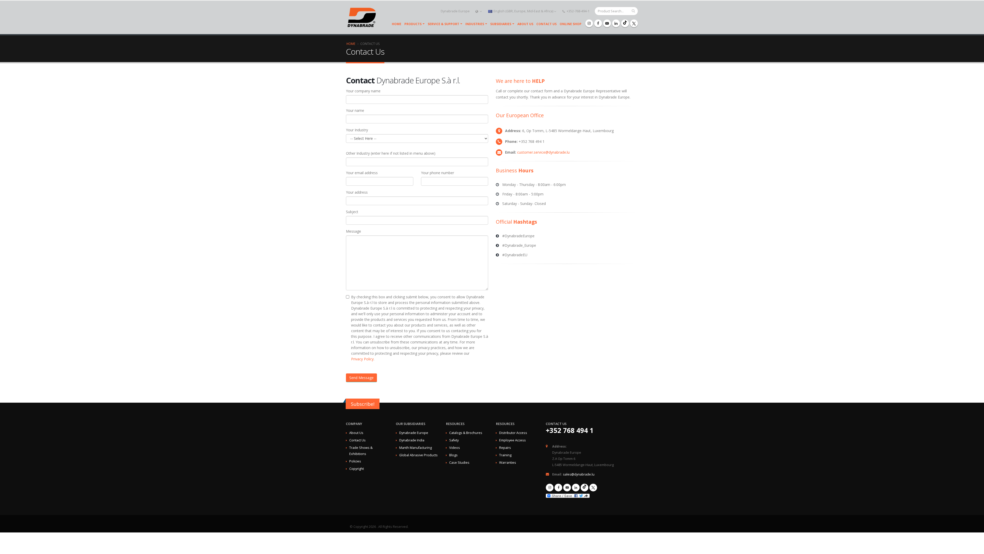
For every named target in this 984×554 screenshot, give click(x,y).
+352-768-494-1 (577, 11)
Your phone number (437, 172)
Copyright (356, 469)
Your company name (363, 90)
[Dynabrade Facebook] (598, 23)
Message (353, 231)
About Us (525, 24)
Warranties (507, 462)
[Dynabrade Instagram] (589, 23)
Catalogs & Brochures (465, 433)
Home (396, 24)
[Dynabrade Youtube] (607, 23)
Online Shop (570, 24)
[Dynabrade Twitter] (634, 23)
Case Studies (459, 462)
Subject (352, 211)
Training (505, 455)
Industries (474, 24)
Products (413, 24)
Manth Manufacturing (415, 448)
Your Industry (357, 129)
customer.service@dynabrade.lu (543, 152)
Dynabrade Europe (455, 11)
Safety (454, 440)
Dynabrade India (411, 440)
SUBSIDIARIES (500, 24)
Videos (454, 448)
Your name (355, 110)
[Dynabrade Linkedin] (616, 23)
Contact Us (546, 24)
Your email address (362, 172)
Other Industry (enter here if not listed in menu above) (390, 153)
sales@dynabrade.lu (578, 474)
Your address (357, 192)
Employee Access (512, 440)
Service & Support (443, 24)
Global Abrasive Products (418, 455)
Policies (355, 461)
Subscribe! (362, 404)
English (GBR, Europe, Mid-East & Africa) (523, 11)
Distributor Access (513, 433)
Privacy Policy (362, 359)
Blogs (453, 455)
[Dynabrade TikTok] (625, 23)
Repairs (505, 448)
